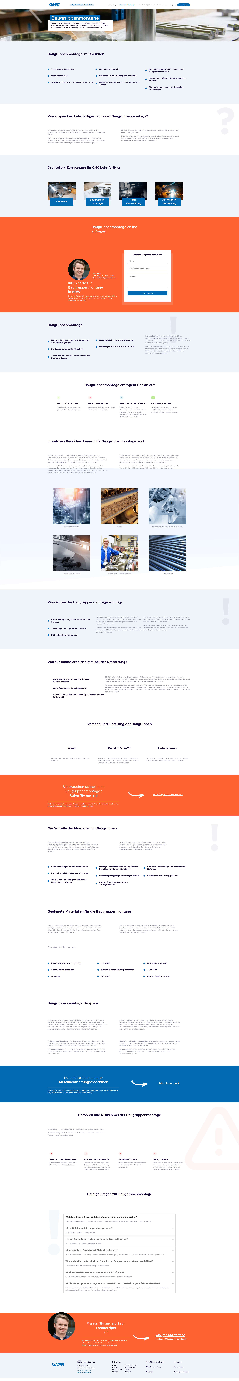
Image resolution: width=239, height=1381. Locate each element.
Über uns (149, 1372)
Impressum (178, 1362)
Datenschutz (178, 1367)
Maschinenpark (162, 5)
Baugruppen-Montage (97, 202)
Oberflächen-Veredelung (169, 202)
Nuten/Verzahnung (130, 1367)
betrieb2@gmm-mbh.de (106, 278)
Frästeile (114, 1365)
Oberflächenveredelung (146, 5)
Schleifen (115, 1371)
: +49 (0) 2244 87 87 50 (83, 5)
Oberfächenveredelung (155, 1362)
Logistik (172, 5)
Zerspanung (111, 5)
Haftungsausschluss (181, 1372)
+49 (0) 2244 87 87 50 (105, 275)
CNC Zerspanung (117, 1369)
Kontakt (184, 5)
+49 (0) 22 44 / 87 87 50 (84, 1370)
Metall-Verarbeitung (133, 202)
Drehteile (61, 202)
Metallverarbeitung (127, 5)
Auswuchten (128, 1371)
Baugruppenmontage (130, 1365)
